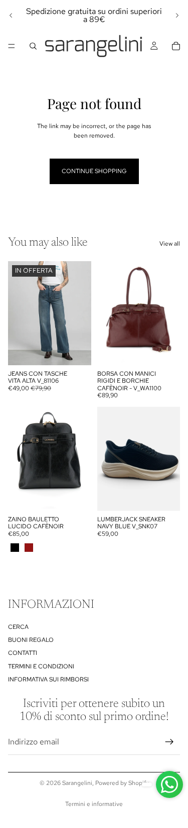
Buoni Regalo (31, 640)
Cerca (18, 627)
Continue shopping (94, 171)
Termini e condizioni (41, 666)
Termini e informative (94, 804)
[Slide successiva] (177, 16)
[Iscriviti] (169, 742)
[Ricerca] (33, 46)
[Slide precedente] (11, 16)
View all (169, 244)
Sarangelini (77, 783)
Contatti (22, 653)
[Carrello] (176, 46)
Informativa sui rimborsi (48, 680)
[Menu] (11, 46)
